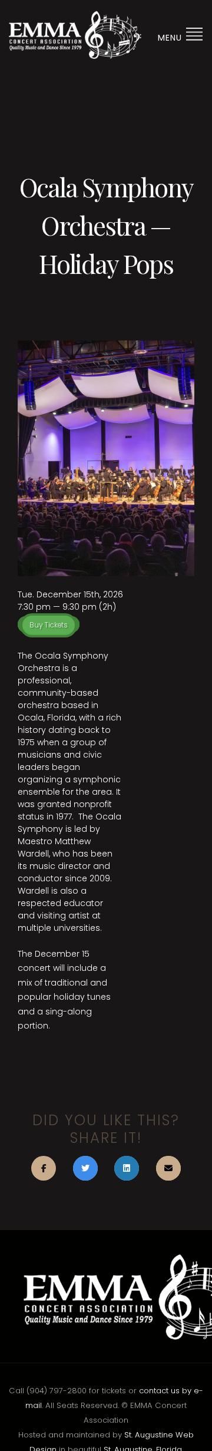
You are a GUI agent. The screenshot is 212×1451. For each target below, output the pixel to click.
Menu (171, 38)
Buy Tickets (48, 625)
